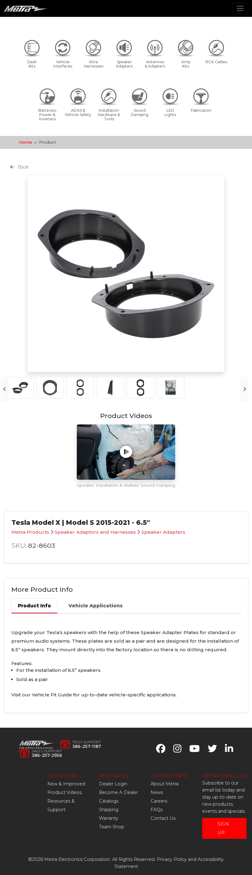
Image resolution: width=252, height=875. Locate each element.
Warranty (108, 818)
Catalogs (108, 801)
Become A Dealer (118, 792)
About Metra (165, 784)
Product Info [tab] (34, 606)
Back (23, 167)
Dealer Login (113, 784)
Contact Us (163, 818)
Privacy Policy (172, 859)
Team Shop (111, 827)
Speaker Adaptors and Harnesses (95, 532)
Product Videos (64, 792)
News (157, 792)
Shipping (108, 809)
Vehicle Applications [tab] (96, 606)
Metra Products (30, 532)
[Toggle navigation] (240, 8)
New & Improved (66, 784)
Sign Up (223, 828)
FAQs (157, 809)
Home (25, 142)
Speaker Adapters (163, 532)
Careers (159, 801)
